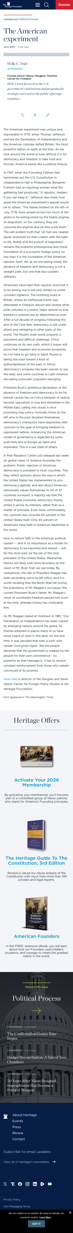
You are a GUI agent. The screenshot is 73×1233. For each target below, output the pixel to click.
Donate (64, 5)
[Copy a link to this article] (47, 115)
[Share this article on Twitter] (22, 115)
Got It (36, 1223)
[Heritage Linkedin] (35, 1184)
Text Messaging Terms (17, 1206)
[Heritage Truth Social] (13, 1184)
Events (17, 1121)
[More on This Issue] (36, 1010)
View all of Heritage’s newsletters (26, 1162)
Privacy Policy (12, 1199)
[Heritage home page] (6, 1117)
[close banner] (70, 1213)
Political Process (29, 19)
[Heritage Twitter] (5, 1184)
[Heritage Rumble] (42, 1184)
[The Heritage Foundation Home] (12, 5)
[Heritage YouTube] (50, 1184)
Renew (17, 1133)
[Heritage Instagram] (27, 1184)
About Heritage (24, 1115)
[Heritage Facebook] (20, 1184)
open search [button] (46, 4)
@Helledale (15, 68)
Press (16, 1127)
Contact (18, 1139)
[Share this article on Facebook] (35, 115)
